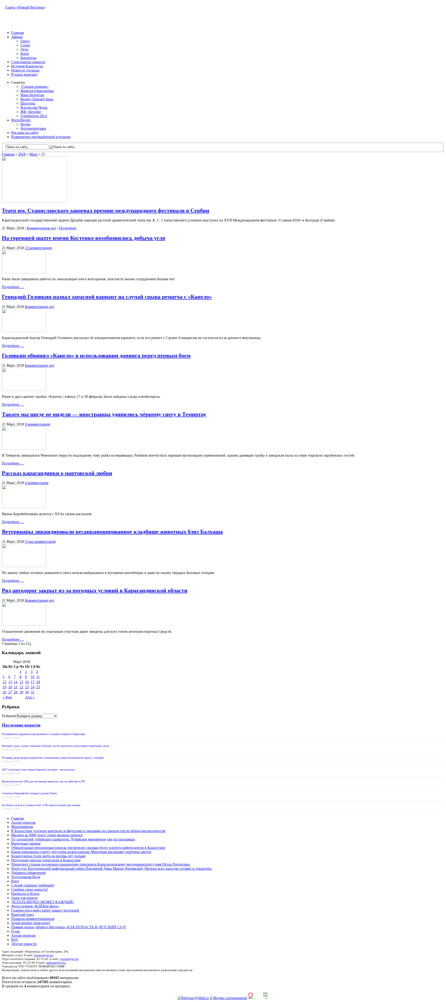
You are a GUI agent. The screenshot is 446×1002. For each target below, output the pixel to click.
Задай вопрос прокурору (30, 923)
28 (15, 692)
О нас (15, 931)
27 (10, 692)
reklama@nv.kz (56, 962)
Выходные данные (26, 843)
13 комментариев (38, 248)
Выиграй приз (22, 914)
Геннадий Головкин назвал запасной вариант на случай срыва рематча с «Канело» (107, 297)
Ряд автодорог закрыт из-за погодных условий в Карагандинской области (94, 590)
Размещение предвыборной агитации (41, 137)
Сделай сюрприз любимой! (32, 885)
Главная (17, 33)
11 (38, 677)
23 (27, 687)
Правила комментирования (32, 919)
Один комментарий (40, 542)
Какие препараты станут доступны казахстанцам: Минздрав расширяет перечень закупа (81, 852)
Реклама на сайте (24, 133)
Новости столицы (25, 70)
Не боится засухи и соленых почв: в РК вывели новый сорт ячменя (41, 805)
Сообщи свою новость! (29, 889)
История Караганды (27, 66)
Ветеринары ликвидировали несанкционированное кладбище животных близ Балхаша (112, 532)
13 (10, 682)
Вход (15, 881)
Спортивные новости (28, 62)
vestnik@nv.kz (69, 959)
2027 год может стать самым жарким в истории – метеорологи (38, 769)
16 (27, 682)
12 (4, 682)
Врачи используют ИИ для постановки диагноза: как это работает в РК (43, 781)
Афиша (17, 37)
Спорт (25, 45)
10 (32, 677)
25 (38, 687)
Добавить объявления (28, 873)
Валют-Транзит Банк (36, 99)
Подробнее (67, 228)
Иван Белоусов (32, 95)
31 (32, 692)
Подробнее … (13, 287)
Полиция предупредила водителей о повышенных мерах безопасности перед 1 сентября (53, 757)
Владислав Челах (34, 107)
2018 (22, 154)
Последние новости (21, 725)
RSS (14, 940)
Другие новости (24, 944)
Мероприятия (22, 827)
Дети (24, 49)
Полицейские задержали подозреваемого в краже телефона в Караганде (43, 734)
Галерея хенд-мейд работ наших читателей (45, 910)
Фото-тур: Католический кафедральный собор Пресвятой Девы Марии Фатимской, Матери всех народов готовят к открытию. (111, 868)
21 (15, 687)
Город (25, 41)
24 (32, 687)
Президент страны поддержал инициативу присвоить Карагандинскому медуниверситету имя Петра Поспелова (100, 864)
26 (4, 692)
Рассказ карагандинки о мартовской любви (57, 473)
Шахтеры (27, 103)
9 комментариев (37, 424)
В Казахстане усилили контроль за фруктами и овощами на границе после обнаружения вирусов (88, 831)
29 (21, 692)
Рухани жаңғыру (24, 74)
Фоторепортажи (33, 128)
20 (10, 687)
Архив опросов (23, 822)
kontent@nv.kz (43, 955)
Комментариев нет (41, 228)
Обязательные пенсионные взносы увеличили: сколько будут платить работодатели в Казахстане (88, 848)
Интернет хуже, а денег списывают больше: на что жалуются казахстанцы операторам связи (55, 746)
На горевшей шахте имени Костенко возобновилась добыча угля (83, 238)
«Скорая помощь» (34, 87)
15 (21, 682)
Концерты (28, 58)
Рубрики (9, 716)
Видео (25, 124)
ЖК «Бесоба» (31, 112)
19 (4, 687)
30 (27, 692)
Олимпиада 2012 (33, 116)
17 (32, 682)
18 (38, 682)
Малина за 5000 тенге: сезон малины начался (46, 835)
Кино (24, 54)
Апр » (30, 697)
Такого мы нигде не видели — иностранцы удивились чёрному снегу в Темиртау (104, 414)
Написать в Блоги (25, 894)
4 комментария (36, 483)
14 (15, 682)
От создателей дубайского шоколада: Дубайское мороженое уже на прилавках (73, 839)
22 (21, 687)
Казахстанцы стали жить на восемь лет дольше (48, 856)
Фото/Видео (20, 120)
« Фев (7, 697)
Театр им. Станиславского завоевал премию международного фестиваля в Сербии (105, 211)
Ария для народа (24, 898)
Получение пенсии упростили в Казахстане (46, 860)
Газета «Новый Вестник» (25, 7)
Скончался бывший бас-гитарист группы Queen (29, 793)
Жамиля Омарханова (37, 91)
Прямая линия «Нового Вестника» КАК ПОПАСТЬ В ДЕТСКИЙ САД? (68, 927)
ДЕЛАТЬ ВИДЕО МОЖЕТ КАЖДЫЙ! (42, 902)
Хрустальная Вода (25, 877)
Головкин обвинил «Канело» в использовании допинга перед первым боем (96, 356)
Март (33, 154)
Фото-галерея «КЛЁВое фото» (35, 906)
